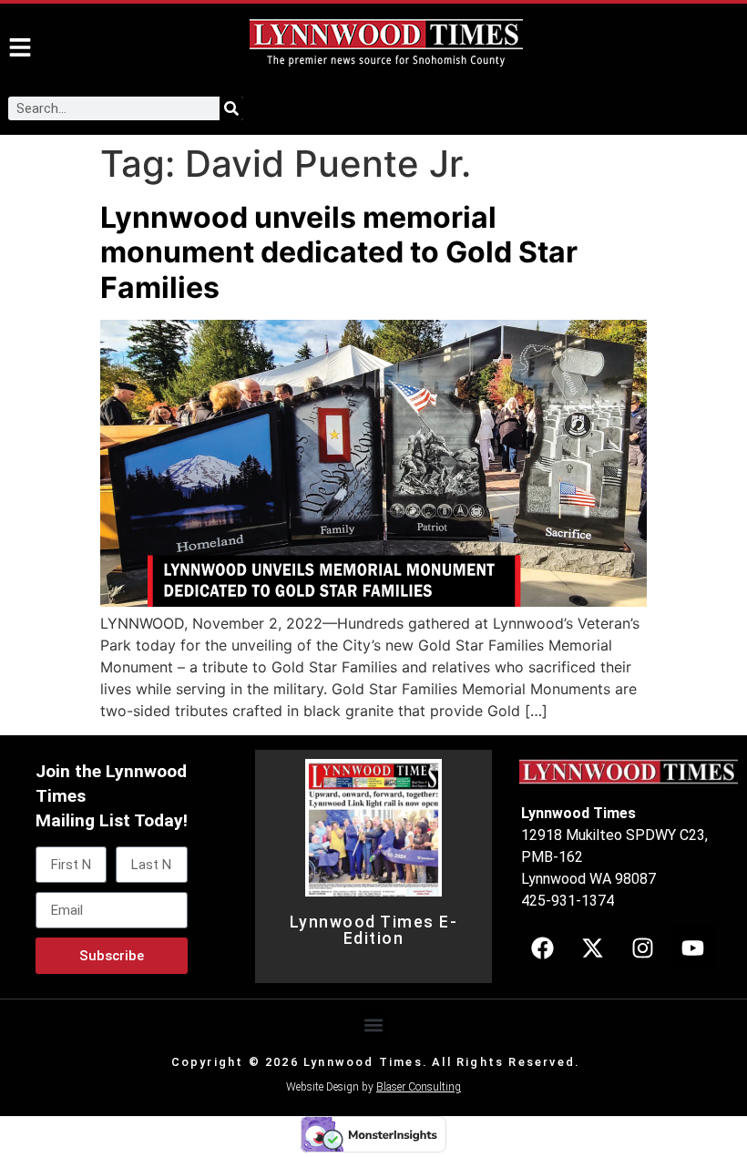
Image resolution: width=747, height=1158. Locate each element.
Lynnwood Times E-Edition (374, 930)
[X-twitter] (592, 947)
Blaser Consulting (418, 1087)
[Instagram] (642, 947)
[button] (374, 1025)
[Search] (231, 108)
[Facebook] (542, 947)
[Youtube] (692, 947)
